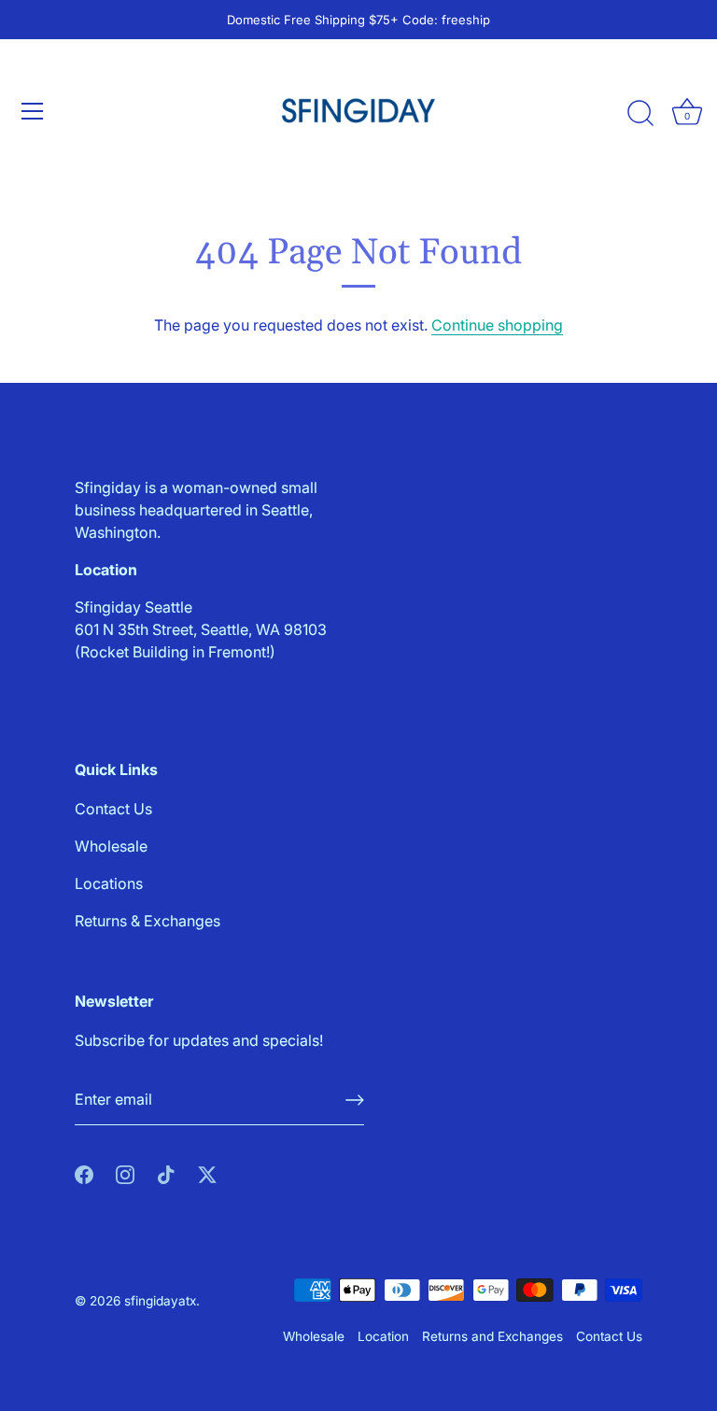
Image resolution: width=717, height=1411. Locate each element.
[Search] (640, 113)
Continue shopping (497, 325)
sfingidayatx (160, 1300)
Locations (109, 883)
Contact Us (113, 808)
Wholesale (111, 846)
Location (383, 1336)
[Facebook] (84, 1173)
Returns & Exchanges (147, 920)
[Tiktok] (166, 1173)
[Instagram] (125, 1173)
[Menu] (32, 111)
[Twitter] (207, 1173)
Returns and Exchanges (492, 1336)
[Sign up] (354, 1100)
